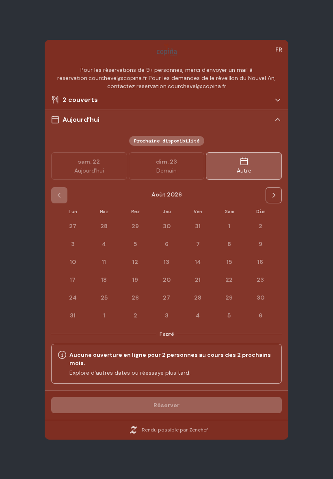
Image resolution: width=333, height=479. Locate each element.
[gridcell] (229, 226)
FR (278, 49)
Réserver (166, 405)
